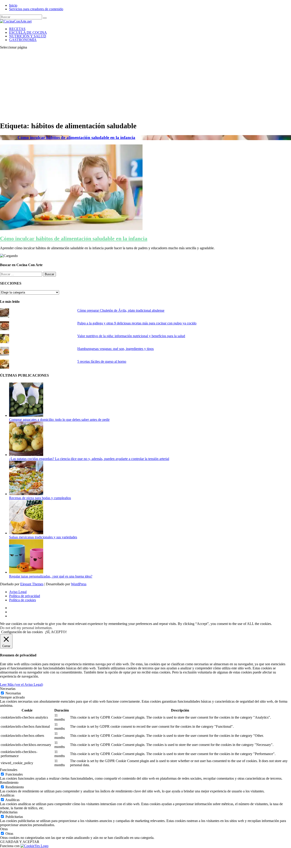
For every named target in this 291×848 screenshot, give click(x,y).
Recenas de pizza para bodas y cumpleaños (40, 498)
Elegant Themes (31, 584)
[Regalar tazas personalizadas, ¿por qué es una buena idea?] (26, 572)
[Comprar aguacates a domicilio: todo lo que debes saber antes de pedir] (26, 415)
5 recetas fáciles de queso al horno (101, 361)
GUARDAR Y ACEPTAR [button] (19, 842)
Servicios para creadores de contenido (36, 9)
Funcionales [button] (8, 770)
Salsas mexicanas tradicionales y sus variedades (43, 537)
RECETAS (17, 29)
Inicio (13, 5)
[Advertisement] (145, 85)
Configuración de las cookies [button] (22, 632)
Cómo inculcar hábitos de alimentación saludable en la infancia (76, 137)
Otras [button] (4, 829)
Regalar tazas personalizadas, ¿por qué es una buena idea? (50, 576)
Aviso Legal (18, 592)
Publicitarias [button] (9, 812)
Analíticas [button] (7, 795)
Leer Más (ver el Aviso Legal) (21, 684)
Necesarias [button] (7, 689)
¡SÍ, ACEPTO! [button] (56, 632)
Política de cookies (22, 600)
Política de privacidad (24, 596)
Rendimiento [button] (9, 782)
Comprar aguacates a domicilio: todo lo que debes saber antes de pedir (59, 419)
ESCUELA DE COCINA (28, 32)
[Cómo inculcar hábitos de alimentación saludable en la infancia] (71, 229)
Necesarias (13, 693)
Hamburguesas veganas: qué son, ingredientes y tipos (115, 349)
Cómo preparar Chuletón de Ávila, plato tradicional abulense (120, 310)
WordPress (78, 584)
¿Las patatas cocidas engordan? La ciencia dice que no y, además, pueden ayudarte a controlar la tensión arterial (89, 459)
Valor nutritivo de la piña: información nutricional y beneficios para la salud (131, 336)
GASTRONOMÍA (23, 40)
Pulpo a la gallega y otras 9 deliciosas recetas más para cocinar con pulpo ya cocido (136, 323)
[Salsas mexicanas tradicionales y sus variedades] (26, 533)
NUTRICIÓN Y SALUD (27, 36)
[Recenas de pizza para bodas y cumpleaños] (26, 494)
